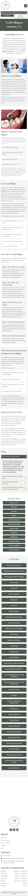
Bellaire (14, 515)
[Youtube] (17, 829)
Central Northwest (14, 520)
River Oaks (14, 507)
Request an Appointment (20, 16)
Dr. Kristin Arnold (6, 359)
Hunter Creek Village (14, 524)
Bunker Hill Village (14, 541)
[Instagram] (14, 829)
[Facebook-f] (10, 829)
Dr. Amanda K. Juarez (16, 357)
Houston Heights (14, 550)
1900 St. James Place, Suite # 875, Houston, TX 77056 (14, 12)
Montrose (14, 511)
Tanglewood (14, 537)
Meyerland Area (14, 528)
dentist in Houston (17, 432)
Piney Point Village (14, 545)
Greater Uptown (14, 502)
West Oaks (14, 532)
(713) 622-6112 (7, 15)
